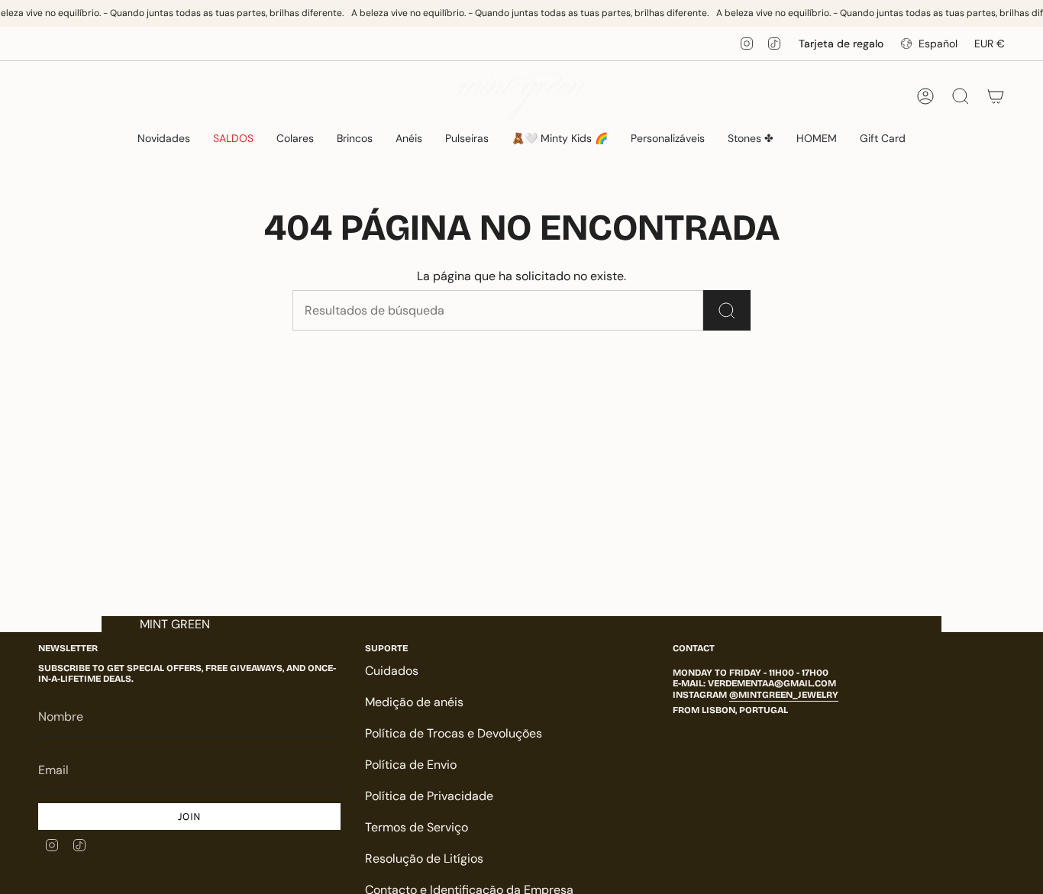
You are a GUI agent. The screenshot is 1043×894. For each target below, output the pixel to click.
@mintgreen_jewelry (783, 694)
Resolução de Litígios (424, 858)
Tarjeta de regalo (841, 43)
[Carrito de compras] (995, 96)
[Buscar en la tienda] (727, 310)
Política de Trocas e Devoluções (453, 733)
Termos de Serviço (416, 827)
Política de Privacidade (429, 796)
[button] (295, 139)
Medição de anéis (414, 702)
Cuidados (391, 671)
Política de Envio (411, 765)
